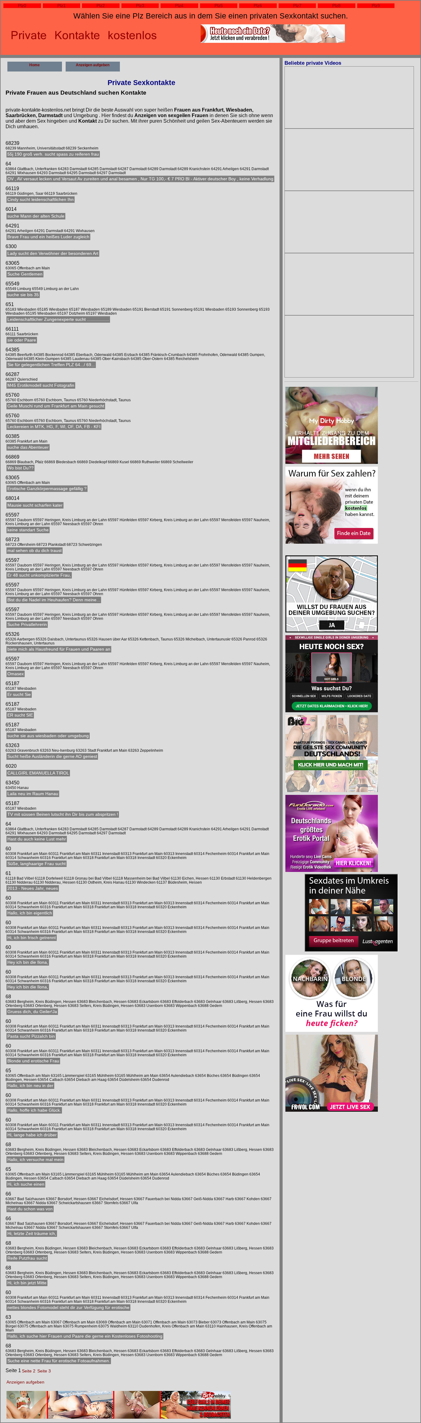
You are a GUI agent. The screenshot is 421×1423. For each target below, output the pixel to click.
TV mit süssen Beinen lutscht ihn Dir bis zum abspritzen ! (62, 814)
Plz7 (297, 5)
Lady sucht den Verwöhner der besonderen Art (52, 253)
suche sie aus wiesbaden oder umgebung (48, 736)
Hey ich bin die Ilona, (27, 962)
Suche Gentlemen (25, 274)
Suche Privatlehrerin (27, 624)
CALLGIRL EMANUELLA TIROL (38, 773)
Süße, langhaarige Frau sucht (36, 863)
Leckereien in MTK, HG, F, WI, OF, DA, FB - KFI (53, 426)
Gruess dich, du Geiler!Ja (32, 1011)
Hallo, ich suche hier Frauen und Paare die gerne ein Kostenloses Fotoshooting (84, 1336)
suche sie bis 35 (23, 294)
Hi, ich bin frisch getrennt (31, 937)
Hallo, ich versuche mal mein (35, 1159)
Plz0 (22, 5)
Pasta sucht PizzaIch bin (31, 1036)
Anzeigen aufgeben (92, 65)
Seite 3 (44, 1371)
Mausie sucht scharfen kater (35, 505)
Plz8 (336, 5)
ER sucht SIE (20, 715)
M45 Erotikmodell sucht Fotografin (40, 385)
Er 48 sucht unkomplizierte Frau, (39, 575)
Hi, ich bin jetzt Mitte (27, 1283)
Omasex (15, 674)
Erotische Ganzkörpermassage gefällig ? (47, 488)
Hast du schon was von (30, 1209)
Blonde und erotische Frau (33, 1061)
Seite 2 (28, 1371)
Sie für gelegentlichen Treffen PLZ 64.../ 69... (51, 364)
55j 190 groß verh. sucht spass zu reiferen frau (53, 154)
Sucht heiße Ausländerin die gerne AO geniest (52, 756)
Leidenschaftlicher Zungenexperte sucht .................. (58, 319)
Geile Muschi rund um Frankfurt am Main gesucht (55, 406)
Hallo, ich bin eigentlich (29, 913)
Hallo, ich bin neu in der (30, 1085)
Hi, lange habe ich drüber (32, 1135)
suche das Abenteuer (28, 447)
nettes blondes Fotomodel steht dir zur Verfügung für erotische (68, 1307)
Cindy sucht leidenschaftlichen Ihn (40, 199)
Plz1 (61, 5)
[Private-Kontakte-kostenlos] (331, 594)
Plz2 (100, 5)
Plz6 (258, 5)
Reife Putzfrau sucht (27, 1258)
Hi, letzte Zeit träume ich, (31, 1233)
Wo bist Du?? (20, 468)
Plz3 (140, 5)
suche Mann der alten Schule (35, 216)
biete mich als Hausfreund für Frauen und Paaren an (58, 649)
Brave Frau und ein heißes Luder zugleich (48, 237)
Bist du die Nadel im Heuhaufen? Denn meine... (53, 600)
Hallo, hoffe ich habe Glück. (34, 1110)
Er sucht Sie (19, 694)
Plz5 (219, 5)
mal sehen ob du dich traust (34, 550)
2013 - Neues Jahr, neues (32, 888)
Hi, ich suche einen (25, 1184)
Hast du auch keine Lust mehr (36, 839)
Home (34, 65)
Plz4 (179, 5)
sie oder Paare (21, 340)
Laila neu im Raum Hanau (32, 793)
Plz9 (376, 5)
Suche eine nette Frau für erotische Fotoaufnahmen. (58, 1361)
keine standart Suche (28, 530)
